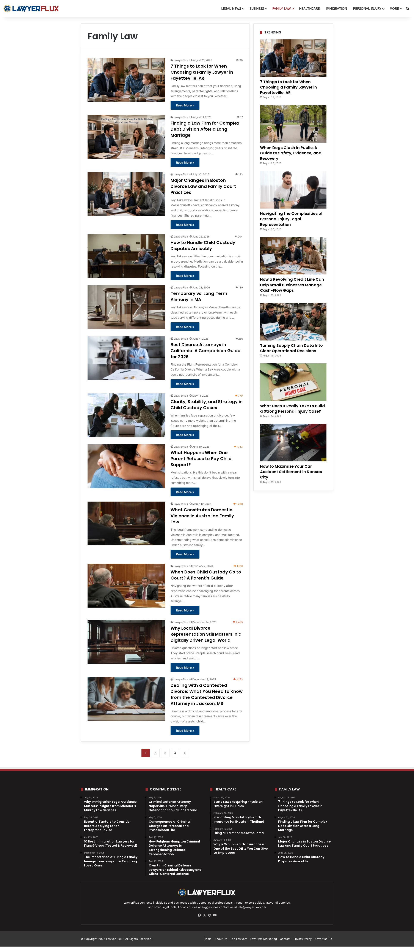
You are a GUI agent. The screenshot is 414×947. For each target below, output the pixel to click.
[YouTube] (214, 915)
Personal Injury (367, 9)
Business (256, 9)
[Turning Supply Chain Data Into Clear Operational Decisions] (293, 321)
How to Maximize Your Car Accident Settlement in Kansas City (291, 472)
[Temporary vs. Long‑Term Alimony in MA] (126, 307)
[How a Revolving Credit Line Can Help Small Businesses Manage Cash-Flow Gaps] (293, 256)
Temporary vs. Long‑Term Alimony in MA (199, 296)
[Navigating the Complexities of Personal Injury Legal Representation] (293, 190)
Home (208, 939)
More (394, 9)
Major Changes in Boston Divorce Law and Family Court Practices (203, 186)
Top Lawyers (238, 939)
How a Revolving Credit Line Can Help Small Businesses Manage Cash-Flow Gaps (292, 285)
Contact (285, 939)
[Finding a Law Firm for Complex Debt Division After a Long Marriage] (126, 137)
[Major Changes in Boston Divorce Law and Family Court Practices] (126, 194)
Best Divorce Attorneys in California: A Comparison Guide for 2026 (205, 351)
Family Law (281, 9)
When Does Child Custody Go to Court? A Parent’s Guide (206, 575)
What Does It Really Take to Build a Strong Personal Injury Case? (292, 408)
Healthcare (309, 9)
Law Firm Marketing (263, 939)
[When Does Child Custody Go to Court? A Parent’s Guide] (126, 586)
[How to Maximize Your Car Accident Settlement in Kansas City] (293, 442)
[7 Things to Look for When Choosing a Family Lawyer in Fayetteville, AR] (126, 80)
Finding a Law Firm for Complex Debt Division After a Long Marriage (205, 129)
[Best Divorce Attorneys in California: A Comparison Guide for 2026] (126, 358)
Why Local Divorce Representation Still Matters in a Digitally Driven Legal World (206, 634)
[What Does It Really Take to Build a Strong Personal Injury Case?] (293, 382)
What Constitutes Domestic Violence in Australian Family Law (202, 516)
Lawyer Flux (114, 939)
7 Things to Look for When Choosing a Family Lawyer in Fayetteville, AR (202, 72)
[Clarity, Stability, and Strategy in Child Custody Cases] (126, 415)
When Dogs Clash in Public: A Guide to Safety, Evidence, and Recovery (290, 153)
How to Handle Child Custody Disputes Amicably (203, 245)
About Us (221, 939)
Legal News (231, 9)
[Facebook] (199, 915)
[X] (204, 915)
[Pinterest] (209, 915)
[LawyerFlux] (31, 9)
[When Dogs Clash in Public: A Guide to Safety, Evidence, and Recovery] (293, 124)
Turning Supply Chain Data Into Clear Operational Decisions (291, 348)
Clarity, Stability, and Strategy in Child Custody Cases (207, 405)
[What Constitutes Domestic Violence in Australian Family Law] (126, 523)
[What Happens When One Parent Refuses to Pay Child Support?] (126, 466)
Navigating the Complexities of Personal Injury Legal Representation (291, 219)
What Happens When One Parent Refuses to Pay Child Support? (201, 459)
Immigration (336, 9)
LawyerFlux (181, 60)
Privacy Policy (302, 939)
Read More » (185, 105)
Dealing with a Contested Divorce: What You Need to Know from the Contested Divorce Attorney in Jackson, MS (207, 694)
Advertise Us (323, 939)
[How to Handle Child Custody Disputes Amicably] (126, 256)
